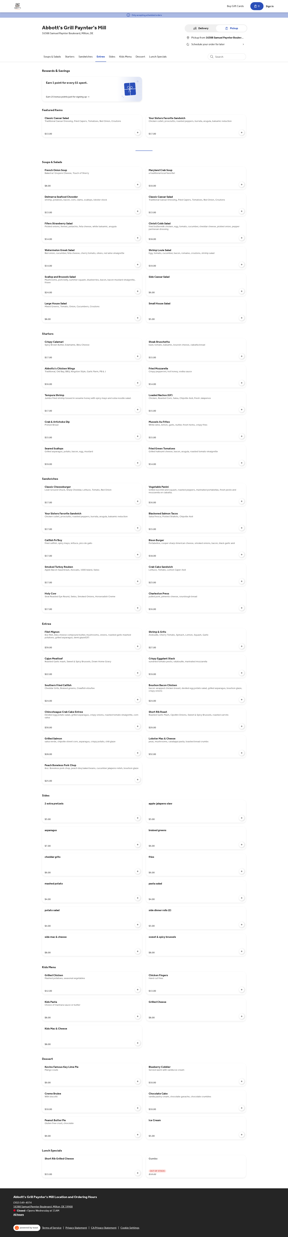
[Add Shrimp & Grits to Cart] (241, 646)
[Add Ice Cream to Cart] (241, 1134)
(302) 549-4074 (22, 1202)
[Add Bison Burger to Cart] (241, 554)
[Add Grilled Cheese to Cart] (241, 1016)
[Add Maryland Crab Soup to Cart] (241, 184)
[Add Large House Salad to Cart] (137, 318)
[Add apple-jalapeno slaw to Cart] (241, 818)
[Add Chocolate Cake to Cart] (241, 1108)
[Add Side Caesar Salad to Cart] (241, 291)
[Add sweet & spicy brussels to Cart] (241, 951)
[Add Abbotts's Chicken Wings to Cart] (137, 383)
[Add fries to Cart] (241, 871)
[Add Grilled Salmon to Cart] (137, 753)
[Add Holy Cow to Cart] (137, 608)
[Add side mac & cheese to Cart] (137, 951)
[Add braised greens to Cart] (241, 844)
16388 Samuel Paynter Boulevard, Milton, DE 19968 (43, 1206)
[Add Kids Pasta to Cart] (137, 1016)
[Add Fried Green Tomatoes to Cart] (241, 463)
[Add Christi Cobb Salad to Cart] (241, 238)
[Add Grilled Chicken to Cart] (137, 989)
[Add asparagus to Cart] (137, 844)
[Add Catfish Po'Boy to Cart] (137, 554)
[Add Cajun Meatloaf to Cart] (137, 673)
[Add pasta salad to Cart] (241, 898)
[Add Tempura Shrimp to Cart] (137, 409)
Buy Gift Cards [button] (235, 6)
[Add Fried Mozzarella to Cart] (241, 383)
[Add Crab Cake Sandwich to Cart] (241, 581)
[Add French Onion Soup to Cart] (137, 184)
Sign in (270, 6)
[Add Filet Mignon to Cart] (137, 646)
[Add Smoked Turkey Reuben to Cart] (137, 581)
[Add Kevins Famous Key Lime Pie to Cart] (137, 1081)
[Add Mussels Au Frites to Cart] (241, 436)
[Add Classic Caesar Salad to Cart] (137, 132)
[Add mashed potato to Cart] (137, 898)
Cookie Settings (129, 1227)
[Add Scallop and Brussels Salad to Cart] (137, 291)
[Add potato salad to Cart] (137, 924)
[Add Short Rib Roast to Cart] (241, 726)
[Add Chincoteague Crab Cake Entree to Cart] (137, 726)
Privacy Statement (76, 1227)
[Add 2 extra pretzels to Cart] (137, 818)
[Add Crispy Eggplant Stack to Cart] (241, 673)
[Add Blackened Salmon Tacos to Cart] (241, 528)
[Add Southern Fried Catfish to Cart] (137, 699)
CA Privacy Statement (103, 1227)
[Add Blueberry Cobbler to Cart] (241, 1081)
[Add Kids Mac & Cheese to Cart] (137, 1043)
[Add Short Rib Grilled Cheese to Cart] (137, 1173)
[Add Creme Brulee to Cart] (137, 1108)
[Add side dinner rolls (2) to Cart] (241, 924)
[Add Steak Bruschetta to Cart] (241, 356)
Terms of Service (52, 1227)
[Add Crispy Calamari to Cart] (137, 356)
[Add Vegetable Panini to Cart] (241, 501)
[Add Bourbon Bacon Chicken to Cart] (241, 699)
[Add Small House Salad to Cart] (241, 318)
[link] (52, 56)
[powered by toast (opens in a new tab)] (27, 1228)
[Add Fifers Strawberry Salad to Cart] (137, 238)
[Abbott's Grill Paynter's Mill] (17, 6)
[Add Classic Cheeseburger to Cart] (137, 501)
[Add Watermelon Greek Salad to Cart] (137, 264)
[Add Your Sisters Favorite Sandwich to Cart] (241, 132)
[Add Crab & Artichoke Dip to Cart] (137, 436)
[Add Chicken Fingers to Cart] (241, 989)
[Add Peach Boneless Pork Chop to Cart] (137, 779)
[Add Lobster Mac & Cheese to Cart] (241, 753)
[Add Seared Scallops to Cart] (137, 463)
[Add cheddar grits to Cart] (137, 871)
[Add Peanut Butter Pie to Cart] (137, 1134)
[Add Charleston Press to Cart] (241, 608)
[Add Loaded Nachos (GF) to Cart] (241, 409)
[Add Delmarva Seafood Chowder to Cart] (137, 211)
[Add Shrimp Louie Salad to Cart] (241, 264)
